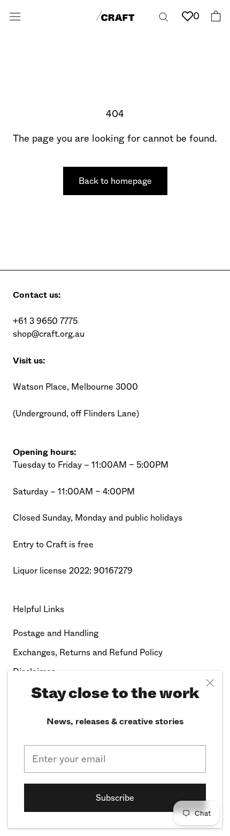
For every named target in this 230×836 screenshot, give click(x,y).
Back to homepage (115, 181)
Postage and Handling (55, 633)
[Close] (210, 683)
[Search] (163, 16)
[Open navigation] (15, 16)
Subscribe (115, 798)
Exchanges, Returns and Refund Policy (88, 652)
